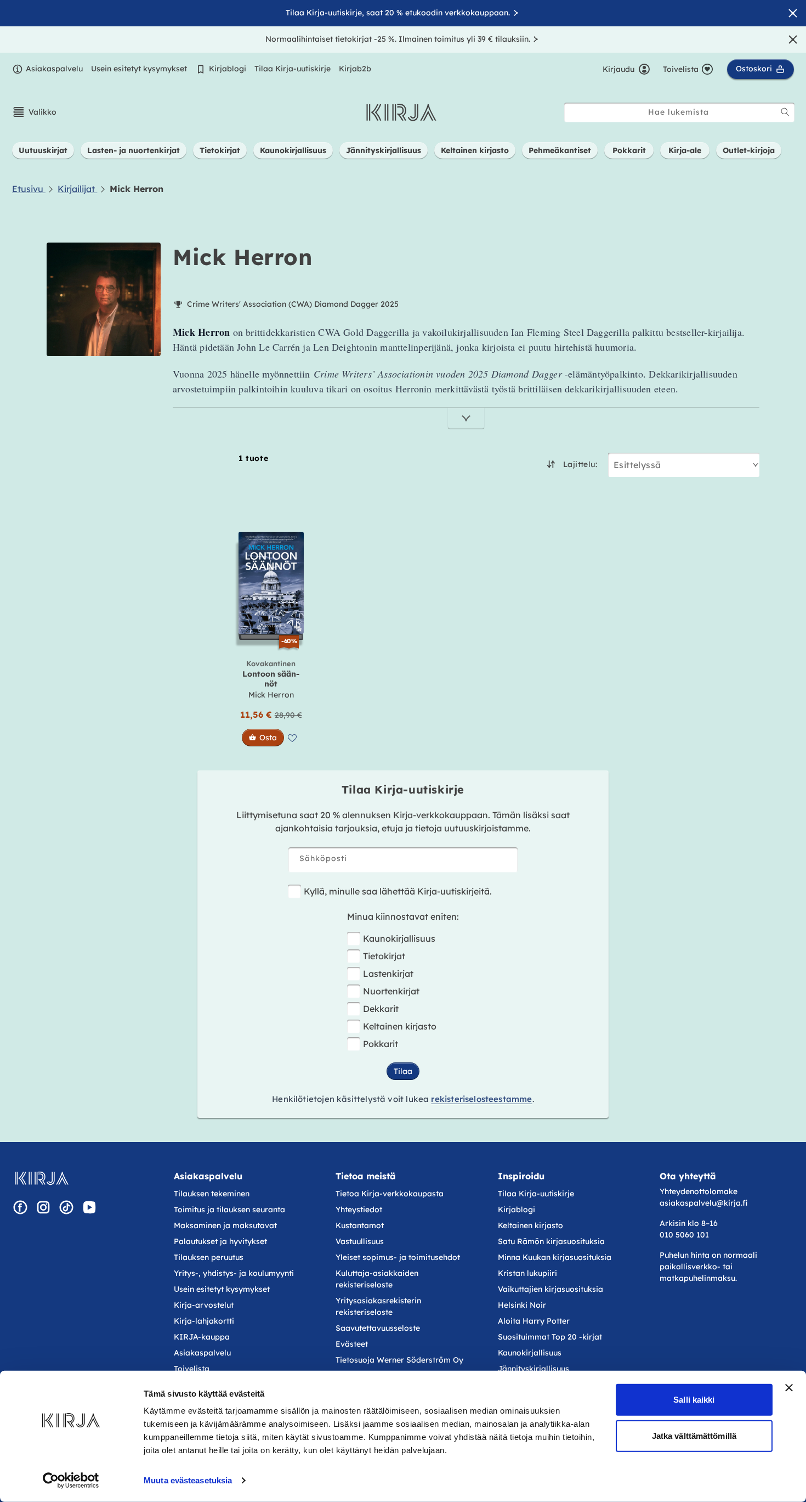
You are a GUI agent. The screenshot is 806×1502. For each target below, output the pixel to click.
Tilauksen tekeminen (211, 1194)
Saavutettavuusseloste (378, 1328)
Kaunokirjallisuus (399, 938)
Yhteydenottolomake (698, 1191)
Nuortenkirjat (391, 991)
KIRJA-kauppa (202, 1337)
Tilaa (403, 1071)
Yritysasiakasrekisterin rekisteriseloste (378, 1306)
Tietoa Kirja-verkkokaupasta (390, 1194)
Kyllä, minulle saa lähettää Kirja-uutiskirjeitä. (398, 891)
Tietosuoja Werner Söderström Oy (399, 1360)
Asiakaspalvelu (54, 69)
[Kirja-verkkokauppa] (41, 1178)
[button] (34, 112)
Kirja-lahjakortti (204, 1321)
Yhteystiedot (359, 1209)
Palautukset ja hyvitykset (220, 1241)
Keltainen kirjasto (399, 1026)
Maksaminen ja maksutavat (225, 1225)
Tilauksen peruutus (208, 1257)
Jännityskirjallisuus (533, 1369)
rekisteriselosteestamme (481, 1099)
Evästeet (352, 1344)
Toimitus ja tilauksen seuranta (229, 1209)
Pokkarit (380, 1043)
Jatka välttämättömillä (694, 1435)
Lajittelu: (580, 464)
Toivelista (191, 1369)
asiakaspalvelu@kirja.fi (703, 1203)
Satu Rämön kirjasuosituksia (551, 1241)
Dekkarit (381, 1008)
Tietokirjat (384, 955)
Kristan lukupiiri (527, 1273)
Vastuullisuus (360, 1241)
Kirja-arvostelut (204, 1305)
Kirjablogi (227, 69)
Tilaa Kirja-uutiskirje (292, 69)
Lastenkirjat (388, 973)
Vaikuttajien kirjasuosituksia (550, 1289)
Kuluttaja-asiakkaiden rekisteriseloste (377, 1279)
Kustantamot (360, 1225)
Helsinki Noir (522, 1305)
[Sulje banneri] (789, 1388)
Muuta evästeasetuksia (188, 1480)
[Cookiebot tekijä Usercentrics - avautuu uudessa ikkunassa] (71, 1480)
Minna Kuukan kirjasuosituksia (554, 1257)
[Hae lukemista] (785, 112)
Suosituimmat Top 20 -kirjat (550, 1337)
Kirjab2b (355, 69)
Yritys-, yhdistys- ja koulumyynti (234, 1273)
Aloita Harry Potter (534, 1321)
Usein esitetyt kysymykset (139, 69)
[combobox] (679, 112)
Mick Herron (271, 695)
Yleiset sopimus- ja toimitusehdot (398, 1257)
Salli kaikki (693, 1399)
